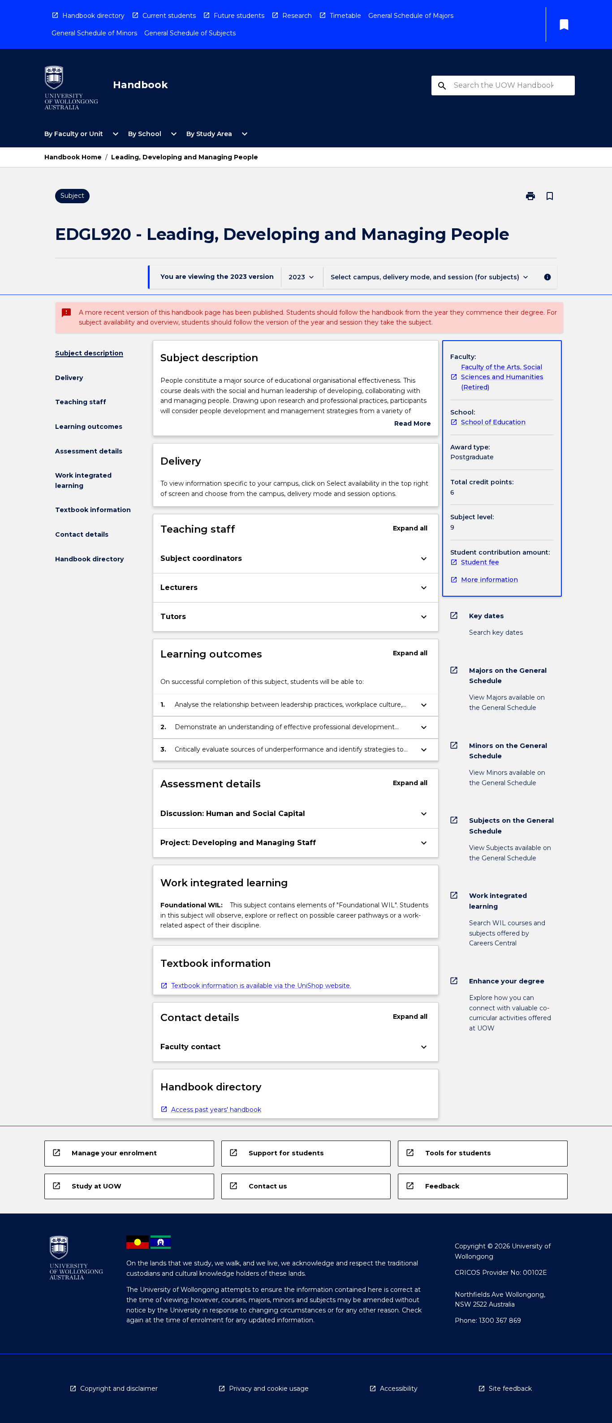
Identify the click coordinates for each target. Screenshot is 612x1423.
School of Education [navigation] (493, 422)
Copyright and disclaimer (119, 1389)
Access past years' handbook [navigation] (216, 1110)
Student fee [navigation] (480, 562)
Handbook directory (93, 16)
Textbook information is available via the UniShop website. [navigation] (261, 986)
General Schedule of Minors (94, 33)
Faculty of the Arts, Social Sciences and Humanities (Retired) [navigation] (502, 377)
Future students (239, 16)
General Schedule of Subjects (190, 33)
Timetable (345, 16)
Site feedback (510, 1389)
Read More (412, 424)
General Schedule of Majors (410, 16)
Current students (169, 16)
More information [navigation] (489, 580)
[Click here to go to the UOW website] (71, 89)
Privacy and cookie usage (269, 1389)
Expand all (410, 528)
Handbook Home (73, 157)
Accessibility (399, 1389)
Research (297, 16)
